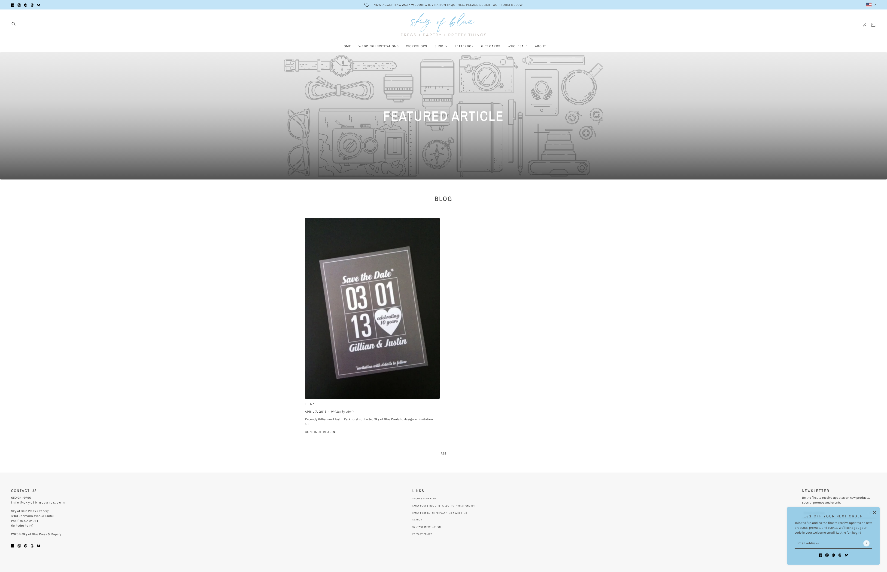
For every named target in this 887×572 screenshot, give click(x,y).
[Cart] (873, 24)
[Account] (864, 24)
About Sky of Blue (424, 498)
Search (417, 519)
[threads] (32, 4)
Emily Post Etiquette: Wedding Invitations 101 (443, 505)
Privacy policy (422, 534)
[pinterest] (25, 4)
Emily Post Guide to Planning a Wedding (439, 513)
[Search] (13, 24)
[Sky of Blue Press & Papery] (443, 24)
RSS (444, 453)
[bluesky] (38, 4)
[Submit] (866, 543)
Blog (444, 198)
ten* (310, 403)
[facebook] (12, 4)
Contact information (426, 527)
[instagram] (19, 4)
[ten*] (372, 308)
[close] (874, 512)
